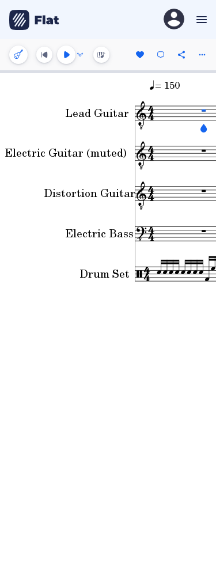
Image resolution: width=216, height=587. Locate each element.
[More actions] (202, 54)
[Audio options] (80, 55)
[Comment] (160, 54)
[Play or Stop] (66, 55)
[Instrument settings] (18, 55)
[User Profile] (174, 20)
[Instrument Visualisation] (101, 55)
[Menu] (200, 19)
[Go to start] (44, 55)
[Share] (181, 54)
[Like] (140, 54)
